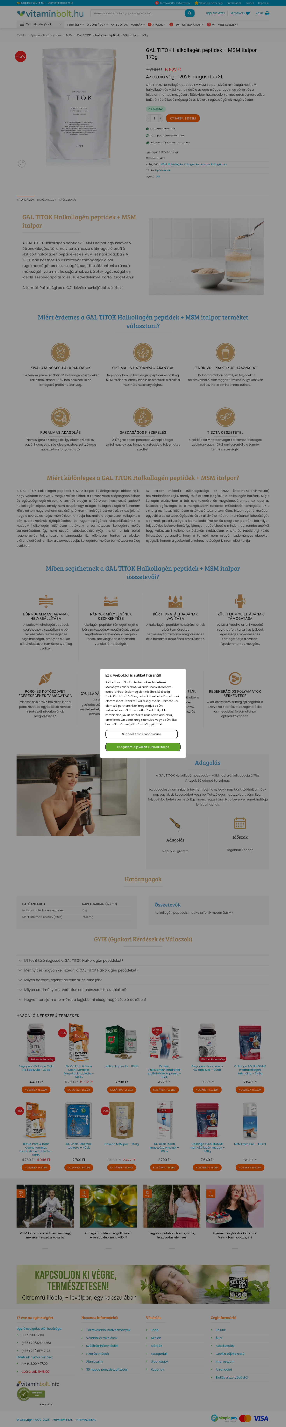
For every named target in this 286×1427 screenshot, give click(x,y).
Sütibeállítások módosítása (141, 734)
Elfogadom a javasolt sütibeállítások (143, 747)
